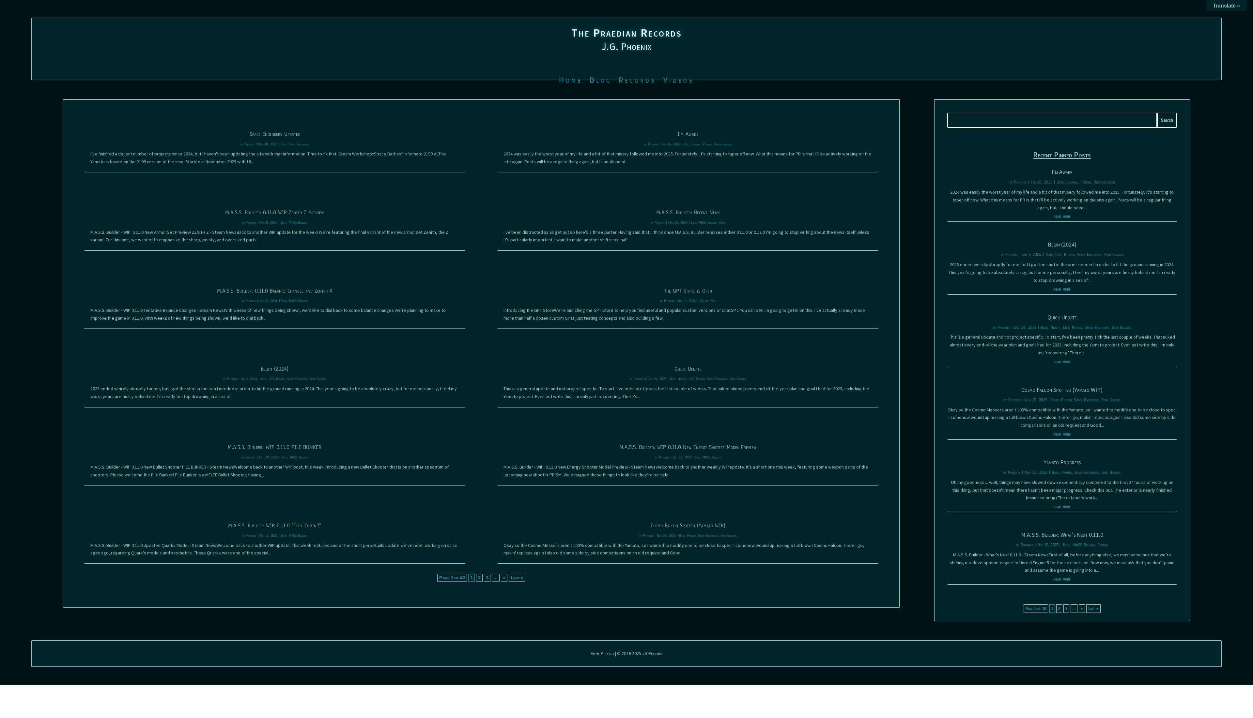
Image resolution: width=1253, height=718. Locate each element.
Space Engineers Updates (275, 134)
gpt (707, 300)
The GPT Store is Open (688, 291)
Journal (696, 144)
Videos (678, 81)
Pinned (280, 378)
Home (570, 81)
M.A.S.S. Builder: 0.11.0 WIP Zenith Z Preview (274, 212)
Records (637, 81)
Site (713, 300)
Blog (600, 81)
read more (1062, 216)
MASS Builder (298, 222)
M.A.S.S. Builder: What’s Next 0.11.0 (1062, 534)
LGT (271, 378)
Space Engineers (298, 144)
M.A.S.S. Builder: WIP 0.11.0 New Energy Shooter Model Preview (687, 447)
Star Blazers (318, 378)
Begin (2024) (274, 369)
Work (722, 222)
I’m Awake (687, 134)
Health (682, 378)
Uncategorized (723, 144)
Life (693, 222)
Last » (517, 577)
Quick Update (688, 369)
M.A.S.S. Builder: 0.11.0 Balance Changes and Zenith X (274, 291)
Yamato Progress (1062, 462)
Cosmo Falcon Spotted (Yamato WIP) (688, 525)
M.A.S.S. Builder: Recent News (688, 212)
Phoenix (249, 144)
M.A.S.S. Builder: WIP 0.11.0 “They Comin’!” (274, 525)
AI (701, 300)
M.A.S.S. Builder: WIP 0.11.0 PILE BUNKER (274, 447)
